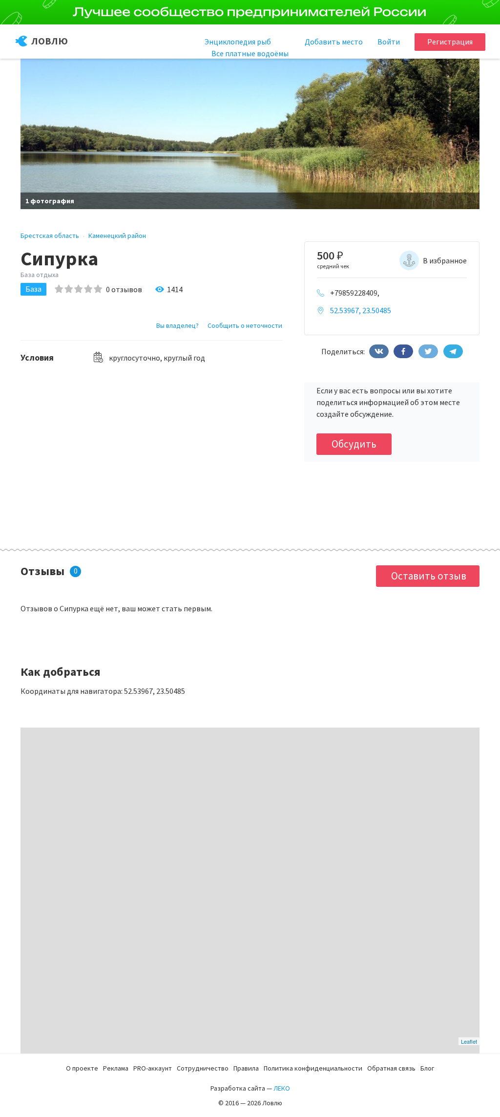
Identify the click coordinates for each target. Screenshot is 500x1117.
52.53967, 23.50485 (360, 310)
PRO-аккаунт (152, 1068)
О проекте (82, 1068)
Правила (246, 1068)
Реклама (115, 1068)
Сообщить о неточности (245, 325)
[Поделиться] (379, 351)
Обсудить (354, 444)
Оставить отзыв (428, 575)
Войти (388, 41)
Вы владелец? (177, 325)
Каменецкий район (117, 235)
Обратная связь (391, 1068)
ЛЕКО (281, 1088)
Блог (427, 1068)
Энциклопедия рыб (238, 41)
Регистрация (450, 41)
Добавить (334, 41)
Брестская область (50, 235)
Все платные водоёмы (250, 53)
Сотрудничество (203, 1068)
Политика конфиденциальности (313, 1068)
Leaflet (469, 1041)
